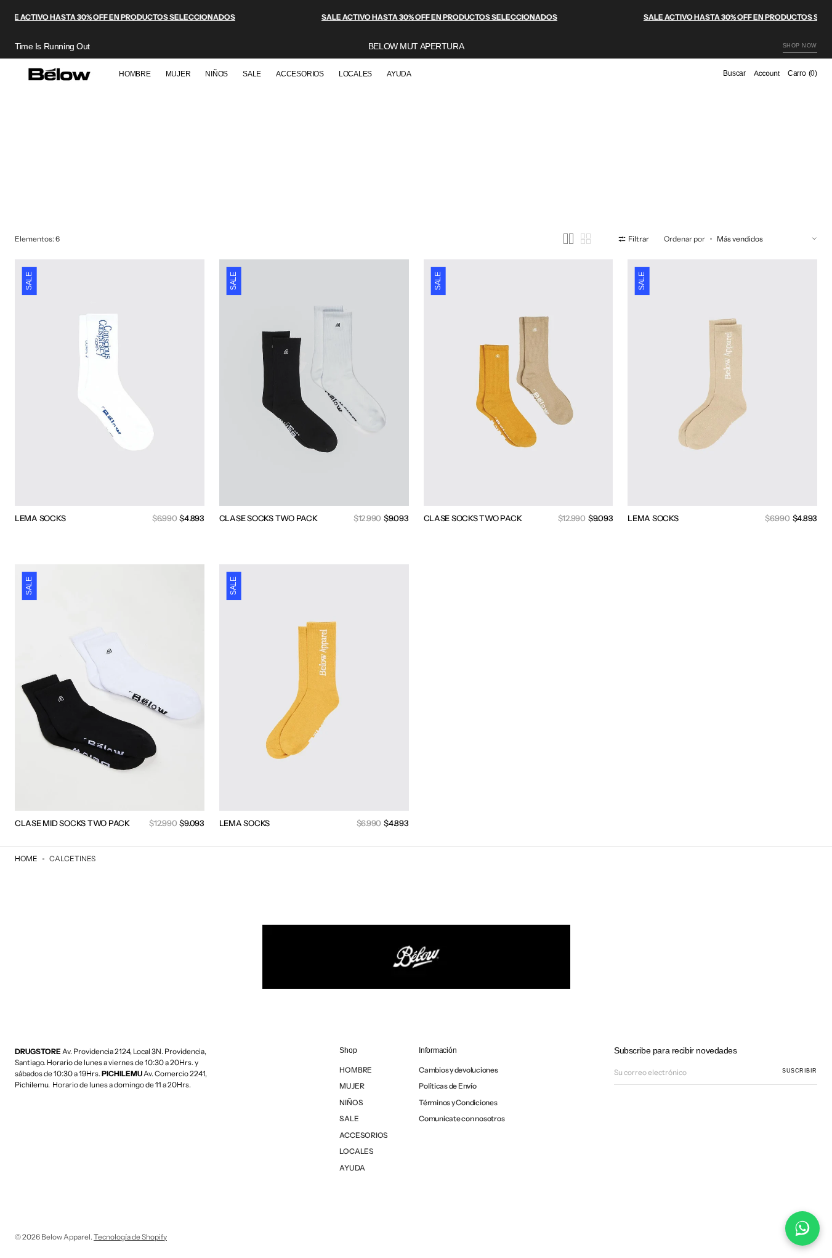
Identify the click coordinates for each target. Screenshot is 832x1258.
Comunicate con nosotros (461, 1118)
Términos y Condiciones (458, 1102)
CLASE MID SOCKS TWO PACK (72, 823)
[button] (734, 74)
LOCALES (356, 1151)
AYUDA (352, 1167)
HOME (26, 858)
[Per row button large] (568, 238)
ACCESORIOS (363, 1135)
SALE (348, 1118)
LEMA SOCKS (40, 518)
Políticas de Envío (448, 1085)
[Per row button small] (585, 238)
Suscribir (799, 1071)
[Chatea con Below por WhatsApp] (802, 1228)
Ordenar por (684, 238)
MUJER (351, 1085)
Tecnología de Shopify (130, 1236)
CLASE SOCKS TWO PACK (268, 518)
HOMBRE (355, 1070)
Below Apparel (66, 1236)
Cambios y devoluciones (458, 1070)
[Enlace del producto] (109, 400)
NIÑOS (351, 1102)
